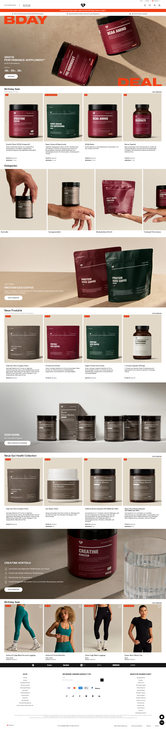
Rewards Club (140, 705)
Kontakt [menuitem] (147, 1)
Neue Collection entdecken (17, 443)
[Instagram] (66, 696)
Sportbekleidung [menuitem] (10, 5)
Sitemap (149, 725)
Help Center (25, 690)
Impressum (25, 698)
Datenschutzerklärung (136, 725)
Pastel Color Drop (141, 700)
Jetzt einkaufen (157, 92)
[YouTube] (86, 696)
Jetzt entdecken (18, 298)
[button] (155, 1)
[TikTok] (73, 696)
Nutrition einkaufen (73, 78)
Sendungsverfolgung (25, 687)
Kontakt (25, 677)
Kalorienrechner (25, 695)
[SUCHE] (145, 5)
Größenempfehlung (25, 692)
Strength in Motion (140, 692)
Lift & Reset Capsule (141, 685)
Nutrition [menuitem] (26, 5)
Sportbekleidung (141, 677)
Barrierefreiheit (25, 700)
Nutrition (141, 680)
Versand (25, 680)
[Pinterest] (93, 696)
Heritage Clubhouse (141, 698)
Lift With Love (141, 682)
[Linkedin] (99, 696)
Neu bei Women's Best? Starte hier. (25, 705)
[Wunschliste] (150, 5)
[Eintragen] (102, 680)
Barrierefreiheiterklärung (25, 703)
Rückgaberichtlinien (25, 682)
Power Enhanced (141, 687)
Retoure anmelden (25, 685)
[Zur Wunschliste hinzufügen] (40, 606)
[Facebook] (79, 696)
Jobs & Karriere (140, 708)
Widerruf (157, 725)
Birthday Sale (141, 703)
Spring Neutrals (141, 690)
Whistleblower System (140, 713)
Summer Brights (141, 695)
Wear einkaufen (93, 78)
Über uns (141, 710)
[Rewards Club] (161, 722)
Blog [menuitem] (141, 1)
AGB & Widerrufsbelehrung (120, 725)
